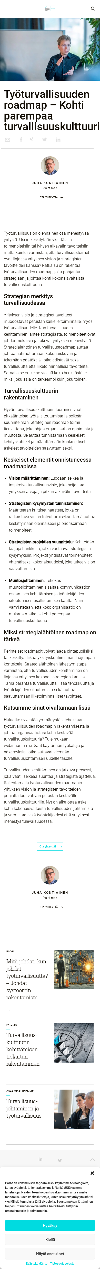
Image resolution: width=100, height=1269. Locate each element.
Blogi (10, 951)
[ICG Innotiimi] (50, 9)
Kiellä (50, 1239)
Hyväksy (50, 1225)
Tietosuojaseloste (62, 1263)
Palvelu (11, 1025)
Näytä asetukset (50, 1254)
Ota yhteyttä (49, 197)
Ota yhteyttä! (48, 846)
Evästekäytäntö (36, 1263)
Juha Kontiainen (50, 183)
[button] (92, 1173)
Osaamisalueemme (20, 1091)
